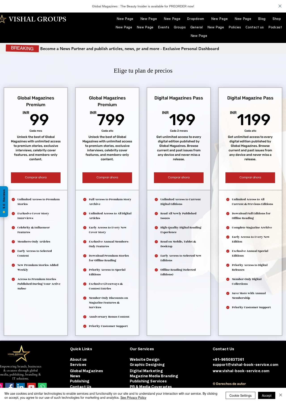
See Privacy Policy (133, 397)
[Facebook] (9, 387)
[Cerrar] (280, 395)
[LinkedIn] (20, 387)
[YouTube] (31, 387)
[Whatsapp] (42, 387)
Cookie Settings (240, 395)
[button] (196, 19)
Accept (266, 395)
